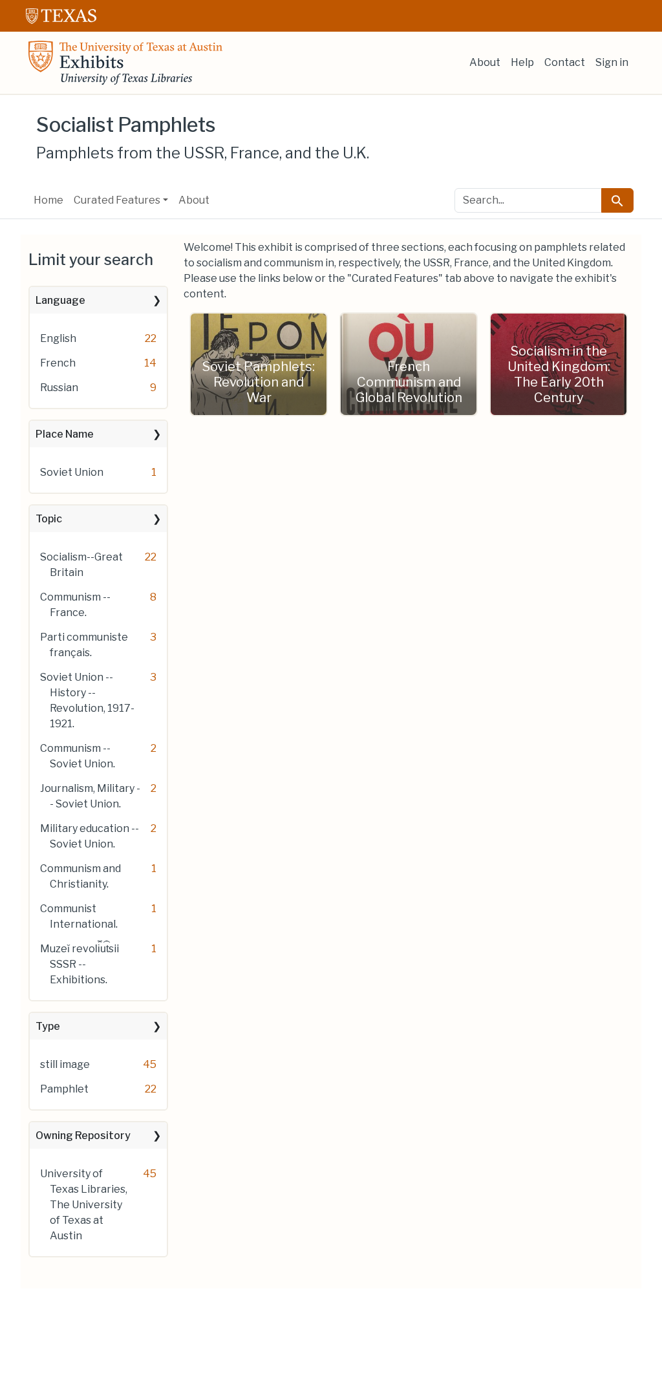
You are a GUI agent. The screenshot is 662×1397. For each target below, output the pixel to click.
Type (48, 1026)
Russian (59, 387)
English (58, 338)
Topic (49, 519)
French (58, 363)
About (484, 62)
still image (65, 1064)
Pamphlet (64, 1089)
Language (60, 300)
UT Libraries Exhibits (125, 63)
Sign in (611, 62)
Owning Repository (83, 1135)
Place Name (65, 434)
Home (48, 200)
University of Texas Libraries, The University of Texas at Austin (83, 1205)
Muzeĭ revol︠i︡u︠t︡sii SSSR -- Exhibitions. (79, 964)
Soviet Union (71, 472)
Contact (564, 62)
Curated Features (117, 200)
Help (522, 62)
